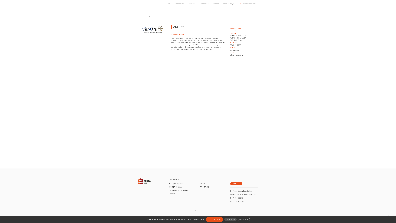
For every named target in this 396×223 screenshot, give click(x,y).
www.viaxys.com (236, 50)
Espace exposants (249, 4)
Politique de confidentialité (241, 191)
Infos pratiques (229, 4)
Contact (236, 183)
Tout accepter (215, 219)
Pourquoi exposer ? (176, 183)
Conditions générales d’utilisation (243, 194)
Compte (172, 194)
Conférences (204, 4)
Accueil (168, 4)
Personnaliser (244, 219)
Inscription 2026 (175, 187)
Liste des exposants (159, 16)
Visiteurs (191, 4)
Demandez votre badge (178, 190)
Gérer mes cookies (237, 201)
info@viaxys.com (236, 55)
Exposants (180, 4)
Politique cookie (236, 198)
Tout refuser (231, 219)
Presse (216, 4)
